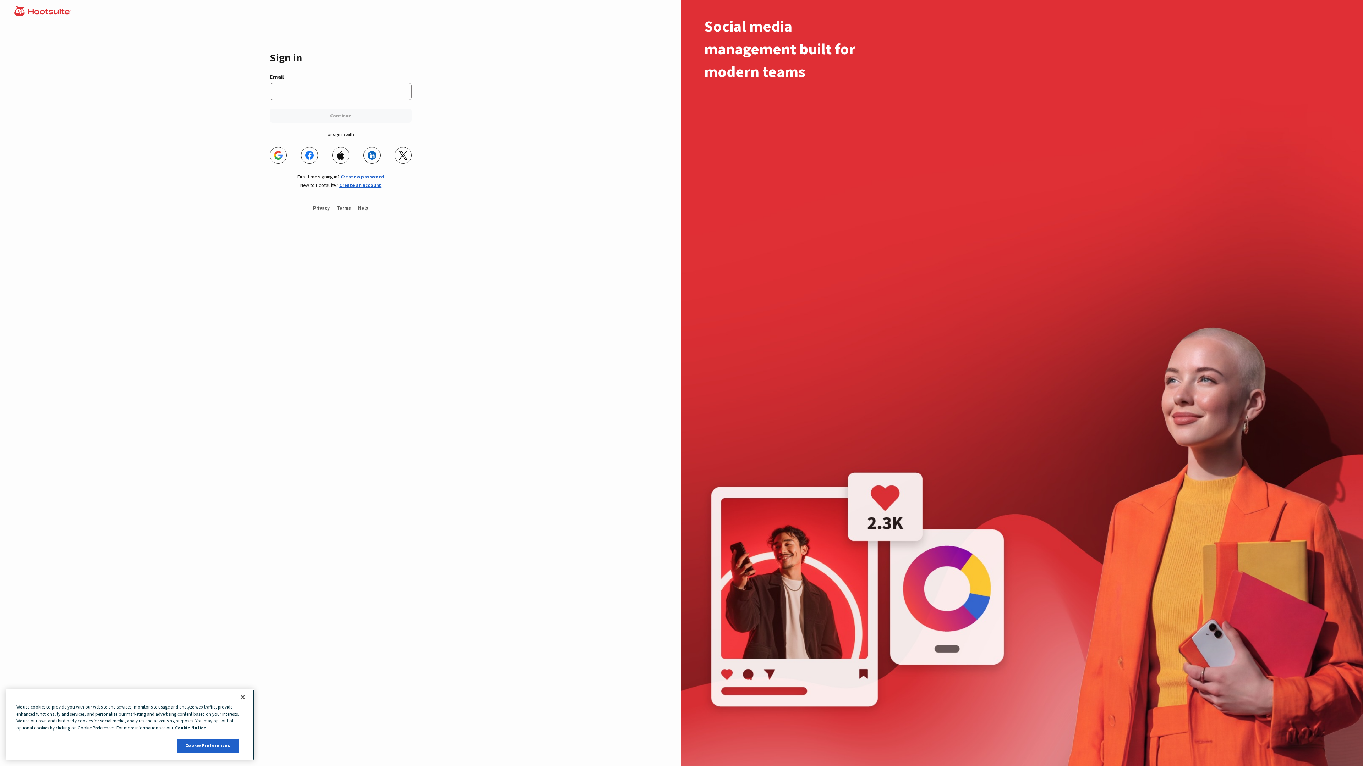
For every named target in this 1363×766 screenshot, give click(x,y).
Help (363, 208)
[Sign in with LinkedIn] (372, 155)
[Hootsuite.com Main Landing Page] (43, 14)
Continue (340, 115)
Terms (344, 208)
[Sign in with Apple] (340, 155)
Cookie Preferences (207, 746)
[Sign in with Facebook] (309, 155)
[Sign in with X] (403, 155)
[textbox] (341, 91)
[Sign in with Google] (278, 155)
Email (277, 76)
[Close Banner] (243, 697)
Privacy (321, 208)
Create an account (360, 185)
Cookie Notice (190, 728)
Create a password (362, 176)
